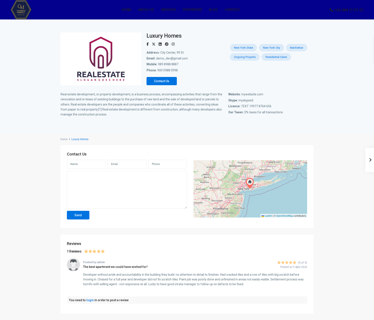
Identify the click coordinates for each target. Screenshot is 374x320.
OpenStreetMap (284, 215)
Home (64, 139)
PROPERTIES (192, 10)
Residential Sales (276, 57)
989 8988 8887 (168, 64)
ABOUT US (146, 10)
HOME (126, 10)
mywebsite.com (252, 94)
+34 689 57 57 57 (349, 10)
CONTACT (232, 10)
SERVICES (168, 10)
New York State (243, 47)
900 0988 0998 (167, 70)
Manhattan (296, 47)
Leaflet (268, 215)
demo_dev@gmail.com (172, 58)
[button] (251, 183)
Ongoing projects (245, 57)
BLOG (213, 10)
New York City (271, 47)
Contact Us (161, 81)
